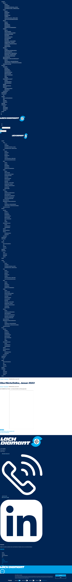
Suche (1, 127)
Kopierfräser (6, 13)
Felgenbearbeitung (7, 70)
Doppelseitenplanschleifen (8, 34)
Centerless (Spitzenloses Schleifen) (10, 32)
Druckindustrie (5, 91)
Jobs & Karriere (5, 107)
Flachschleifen (6, 35)
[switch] (27, 580)
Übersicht (6, 4)
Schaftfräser (6, 16)
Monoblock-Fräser (7, 15)
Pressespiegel (5, 101)
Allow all (60, 575)
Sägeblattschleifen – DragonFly (9, 42)
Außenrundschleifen (7, 31)
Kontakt (3, 111)
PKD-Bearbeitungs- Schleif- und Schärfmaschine (10, 58)
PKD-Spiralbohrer (7, 24)
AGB (2, 556)
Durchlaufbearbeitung (8, 81)
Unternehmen (4, 104)
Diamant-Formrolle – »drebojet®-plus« (10, 53)
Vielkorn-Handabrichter (8, 51)
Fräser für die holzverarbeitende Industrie (11, 19)
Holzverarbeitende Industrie (7, 78)
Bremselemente (7, 69)
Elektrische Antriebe (7, 73)
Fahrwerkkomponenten (8, 72)
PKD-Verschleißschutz (6, 57)
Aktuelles (3, 96)
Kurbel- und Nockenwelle (8, 74)
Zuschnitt (6, 80)
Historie (4, 106)
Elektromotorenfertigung (7, 85)
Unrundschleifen (7, 45)
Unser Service (4, 93)
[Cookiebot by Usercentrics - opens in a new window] (10, 580)
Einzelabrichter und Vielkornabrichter (10, 50)
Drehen (4, 2)
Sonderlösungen (4, 92)
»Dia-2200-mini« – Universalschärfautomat (11, 61)
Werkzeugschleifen (7, 46)
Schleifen (4, 28)
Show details (44, 580)
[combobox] (3, 131)
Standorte (4, 110)
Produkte (3, 1)
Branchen (3, 65)
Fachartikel (5, 100)
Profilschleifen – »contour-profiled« (10, 40)
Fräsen (4, 9)
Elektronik (4, 87)
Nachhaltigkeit (5, 108)
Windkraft (4, 84)
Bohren (4, 20)
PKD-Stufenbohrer (7, 26)
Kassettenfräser (6, 12)
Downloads (3, 103)
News (4, 99)
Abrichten (4, 47)
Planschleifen (6, 39)
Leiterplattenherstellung (8, 88)
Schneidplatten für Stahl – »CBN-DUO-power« (11, 8)
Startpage (1, 379)
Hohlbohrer (6, 23)
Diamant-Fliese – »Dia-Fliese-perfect (10, 54)
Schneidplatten (6, 5)
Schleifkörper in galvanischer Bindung (10, 43)
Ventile (5, 76)
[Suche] (0, 132)
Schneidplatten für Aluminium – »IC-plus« (11, 7)
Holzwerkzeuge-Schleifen (8, 36)
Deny (60, 577)
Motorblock (6, 68)
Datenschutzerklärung (5, 555)
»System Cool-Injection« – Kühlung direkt (11, 17)
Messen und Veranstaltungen (7, 97)
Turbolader (6, 77)
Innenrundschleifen (7, 38)
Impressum (3, 560)
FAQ (3, 95)
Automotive (5, 66)
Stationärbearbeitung (7, 82)
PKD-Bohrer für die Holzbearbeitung (10, 27)
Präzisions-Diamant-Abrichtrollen (9, 55)
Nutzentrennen (6, 89)
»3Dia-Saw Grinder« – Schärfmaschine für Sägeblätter (13, 62)
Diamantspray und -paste (7, 64)
